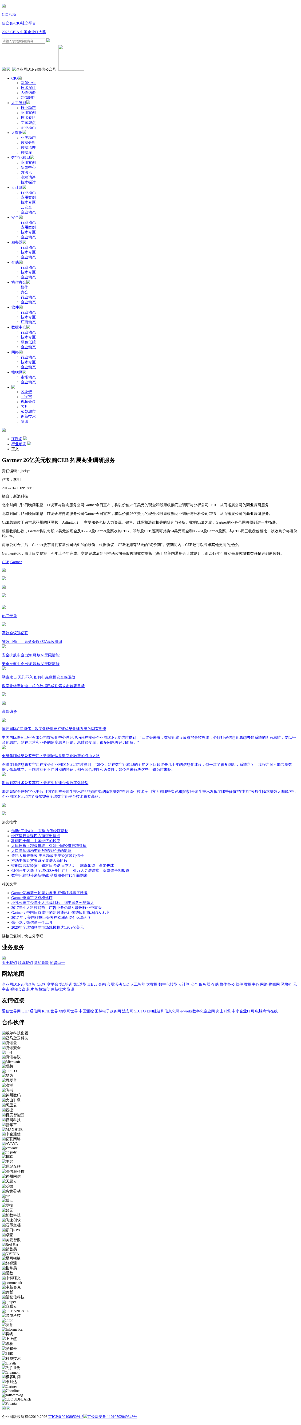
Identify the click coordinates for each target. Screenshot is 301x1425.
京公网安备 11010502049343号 (112, 1417)
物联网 (17, 372)
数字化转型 (20, 158)
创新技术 (28, 416)
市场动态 (28, 377)
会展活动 (114, 984)
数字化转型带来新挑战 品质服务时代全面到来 (49, 875)
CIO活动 (9, 14)
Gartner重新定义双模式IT (31, 898)
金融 (102, 984)
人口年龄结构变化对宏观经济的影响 (41, 851)
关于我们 (9, 963)
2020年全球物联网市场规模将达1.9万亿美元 (47, 927)
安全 (15, 217)
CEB (5, 562)
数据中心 (18, 327)
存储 (15, 262)
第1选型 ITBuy (85, 984)
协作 (24, 287)
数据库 (26, 152)
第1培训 (65, 984)
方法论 (26, 172)
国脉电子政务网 (108, 1011)
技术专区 (28, 118)
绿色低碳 (28, 342)
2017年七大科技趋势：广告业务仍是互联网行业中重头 (56, 908)
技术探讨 (28, 88)
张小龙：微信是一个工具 (32, 922)
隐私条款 (41, 963)
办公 (24, 292)
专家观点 (28, 122)
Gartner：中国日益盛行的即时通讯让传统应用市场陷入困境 (60, 913)
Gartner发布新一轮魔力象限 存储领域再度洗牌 (49, 893)
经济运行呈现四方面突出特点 (35, 836)
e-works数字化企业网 (197, 1011)
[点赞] (150, 595)
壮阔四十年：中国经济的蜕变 (35, 841)
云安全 (26, 207)
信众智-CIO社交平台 (19, 23)
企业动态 (28, 127)
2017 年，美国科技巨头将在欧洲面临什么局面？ (51, 917)
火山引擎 (223, 1011)
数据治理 (28, 147)
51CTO (140, 1011)
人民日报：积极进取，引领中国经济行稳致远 (49, 846)
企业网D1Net (12, 984)
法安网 (127, 1011)
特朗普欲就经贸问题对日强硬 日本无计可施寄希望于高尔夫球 (62, 865)
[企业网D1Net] (4, 6)
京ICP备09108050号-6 (65, 1417)
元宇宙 (26, 397)
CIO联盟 (28, 98)
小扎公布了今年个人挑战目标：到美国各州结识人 (52, 903)
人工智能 (18, 103)
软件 (15, 307)
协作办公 (18, 282)
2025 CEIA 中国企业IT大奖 (24, 32)
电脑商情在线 (266, 1011)
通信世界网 (11, 1011)
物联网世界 (68, 1011)
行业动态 (28, 108)
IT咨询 (16, 439)
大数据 (17, 133)
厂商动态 (28, 322)
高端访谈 (28, 177)
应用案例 (28, 113)
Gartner (16, 562)
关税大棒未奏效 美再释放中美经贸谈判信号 (47, 856)
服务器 (17, 242)
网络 (15, 352)
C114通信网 (31, 1011)
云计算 (17, 187)
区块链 (26, 392)
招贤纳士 (57, 963)
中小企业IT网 (243, 1011)
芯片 (24, 407)
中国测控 (86, 1011)
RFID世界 (50, 1011)
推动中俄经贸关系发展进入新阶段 (39, 861)
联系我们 (25, 963)
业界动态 (28, 138)
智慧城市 (28, 411)
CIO (14, 78)
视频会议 (28, 402)
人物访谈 (28, 93)
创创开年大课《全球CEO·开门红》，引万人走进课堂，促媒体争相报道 (70, 870)
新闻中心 (28, 83)
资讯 (24, 421)
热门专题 (9, 616)
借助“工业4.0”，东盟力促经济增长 (39, 831)
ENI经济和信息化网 (163, 1011)
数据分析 (28, 142)
